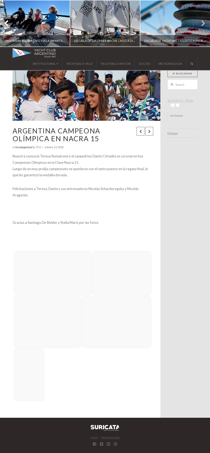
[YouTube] (108, 444)
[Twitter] (101, 444)
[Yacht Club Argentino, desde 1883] (34, 53)
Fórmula (173, 133)
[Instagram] (115, 444)
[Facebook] (94, 444)
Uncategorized (23, 147)
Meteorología (110, 437)
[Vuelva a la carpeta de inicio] (19, 245)
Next (201, 23)
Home (94, 437)
